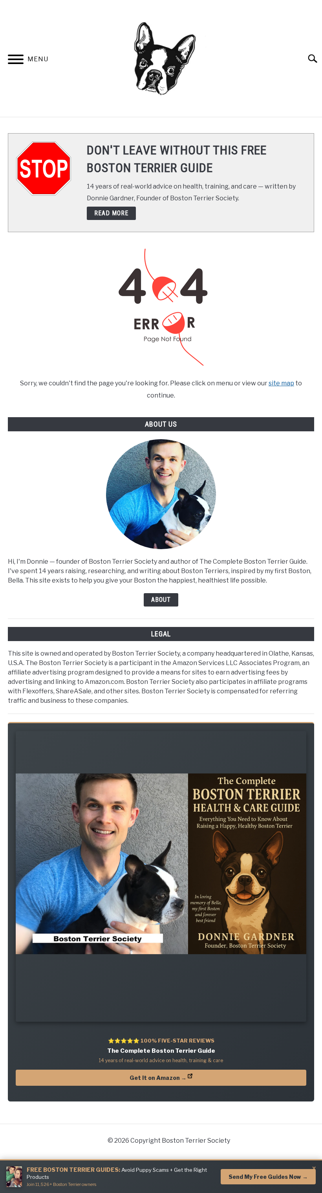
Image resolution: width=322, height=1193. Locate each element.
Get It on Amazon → (158, 1077)
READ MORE (111, 213)
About (161, 599)
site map (281, 383)
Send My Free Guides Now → (268, 1176)
